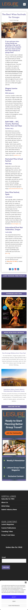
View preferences (14, 605)
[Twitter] (13, 269)
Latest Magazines (7, 524)
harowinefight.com (16, 223)
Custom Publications (8, 528)
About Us (4, 502)
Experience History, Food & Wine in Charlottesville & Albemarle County (14, 390)
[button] (25, 582)
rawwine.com (17, 155)
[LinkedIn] (18, 269)
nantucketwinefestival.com (15, 188)
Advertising (5, 506)
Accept (14, 597)
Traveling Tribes (7, 531)
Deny (14, 601)
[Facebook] (10, 269)
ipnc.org (8, 253)
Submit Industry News (9, 509)
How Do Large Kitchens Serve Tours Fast (14, 353)
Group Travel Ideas (8, 535)
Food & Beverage (14, 20)
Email (4, 557)
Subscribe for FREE (7, 499)
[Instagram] (15, 269)
